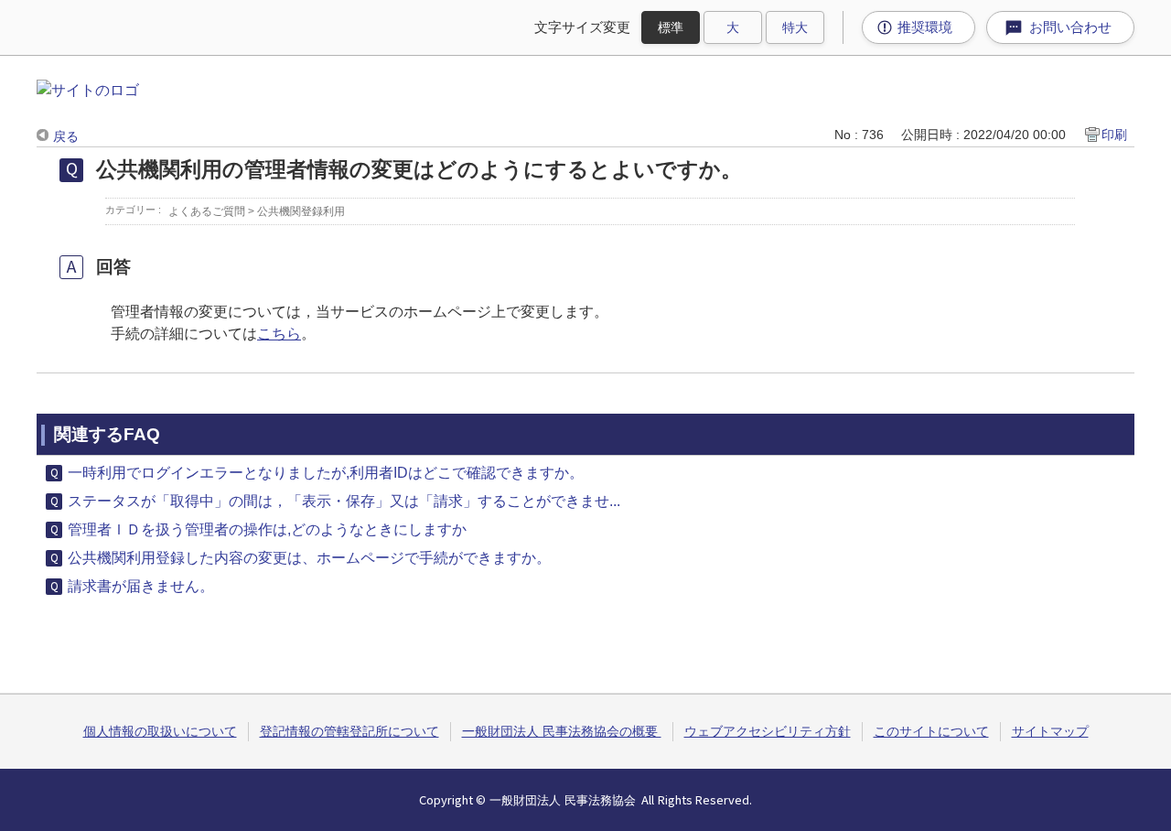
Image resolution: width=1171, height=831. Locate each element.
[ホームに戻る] (88, 90)
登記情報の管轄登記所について (349, 731)
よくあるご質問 (206, 211)
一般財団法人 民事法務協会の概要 (561, 731)
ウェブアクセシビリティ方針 (767, 731)
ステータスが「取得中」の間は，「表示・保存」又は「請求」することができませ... (344, 501)
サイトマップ (1050, 731)
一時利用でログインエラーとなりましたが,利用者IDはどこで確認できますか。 (326, 472)
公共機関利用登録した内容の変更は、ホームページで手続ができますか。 (309, 558)
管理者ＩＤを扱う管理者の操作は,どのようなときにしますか (267, 529)
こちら (279, 333)
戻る (66, 136)
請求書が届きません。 (141, 586)
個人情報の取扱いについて (160, 731)
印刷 (1114, 134)
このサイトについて (931, 731)
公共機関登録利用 (301, 211)
